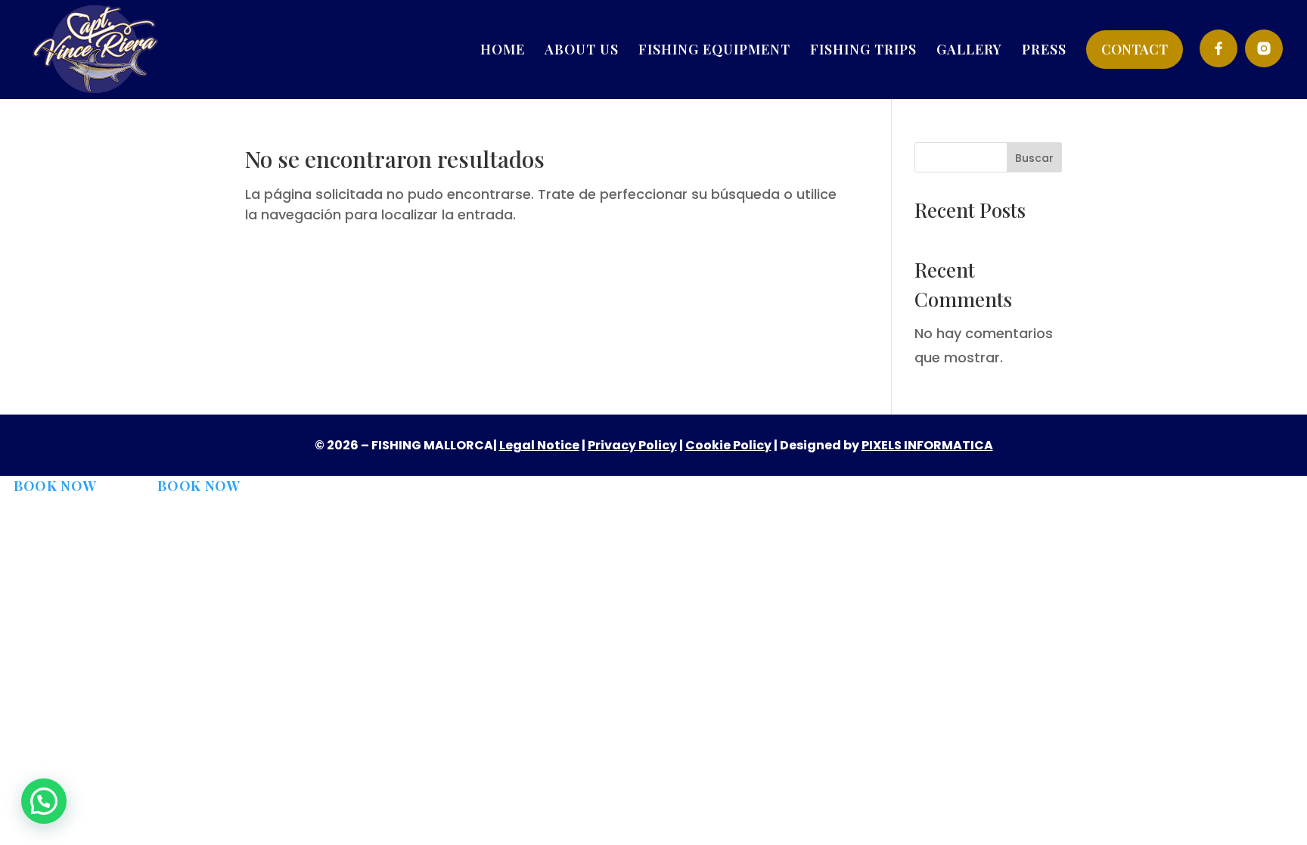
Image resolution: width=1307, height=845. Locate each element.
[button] (44, 801)
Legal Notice (539, 445)
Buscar (1034, 158)
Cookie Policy (728, 445)
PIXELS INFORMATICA (927, 445)
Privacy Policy (632, 445)
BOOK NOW (55, 486)
